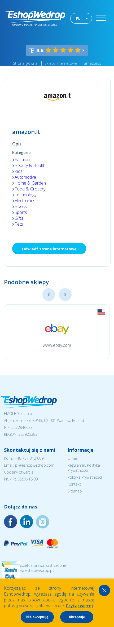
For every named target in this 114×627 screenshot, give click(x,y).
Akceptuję (77, 617)
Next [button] (65, 294)
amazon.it (92, 63)
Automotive (25, 177)
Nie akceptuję (37, 617)
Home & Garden (30, 183)
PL (78, 18)
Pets (19, 224)
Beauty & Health (30, 165)
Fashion (22, 159)
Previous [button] (48, 294)
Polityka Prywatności (85, 477)
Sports (21, 212)
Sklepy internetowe (61, 63)
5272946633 (22, 427)
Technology (25, 195)
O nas (73, 458)
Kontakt (74, 484)
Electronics (25, 200)
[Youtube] (42, 521)
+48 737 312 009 (29, 458)
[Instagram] (26, 521)
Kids (19, 171)
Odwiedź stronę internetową (49, 248)
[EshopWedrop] (34, 18)
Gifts (19, 218)
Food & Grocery (30, 189)
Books (21, 206)
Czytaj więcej (79, 606)
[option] (56, 331)
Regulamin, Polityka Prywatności (84, 468)
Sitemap (75, 491)
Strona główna (25, 63)
